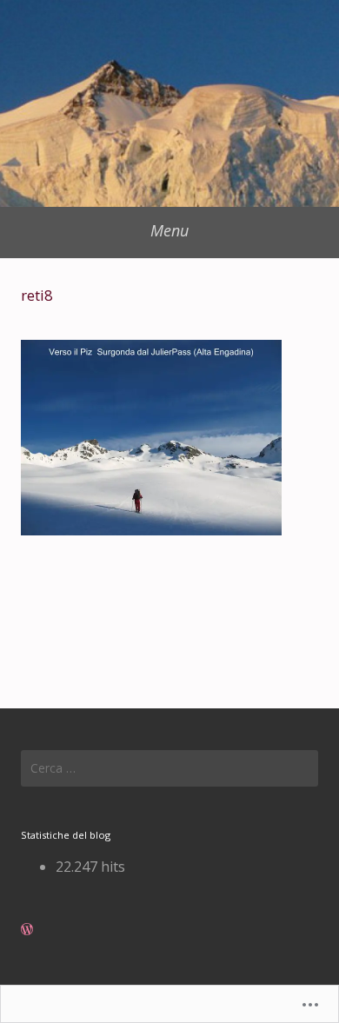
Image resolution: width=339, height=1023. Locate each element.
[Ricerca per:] (169, 768)
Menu (169, 230)
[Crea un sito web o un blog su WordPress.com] (27, 929)
